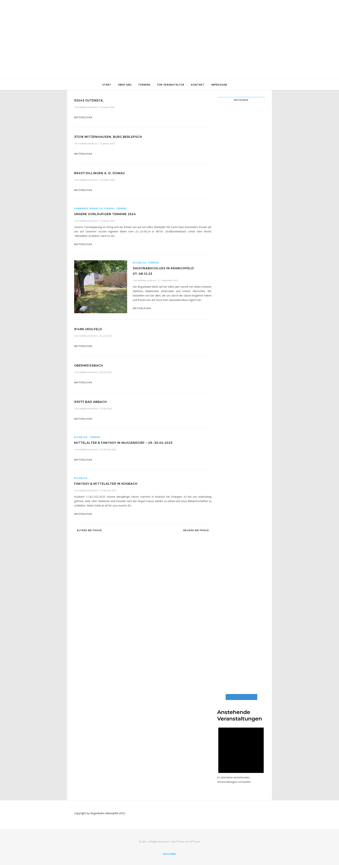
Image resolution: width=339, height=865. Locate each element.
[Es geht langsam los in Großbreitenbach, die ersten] (243, 322)
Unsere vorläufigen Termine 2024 (105, 214)
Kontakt (197, 84)
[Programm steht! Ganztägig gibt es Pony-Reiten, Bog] (219, 454)
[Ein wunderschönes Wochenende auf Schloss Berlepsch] (256, 605)
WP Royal (195, 841)
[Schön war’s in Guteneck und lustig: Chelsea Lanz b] (219, 605)
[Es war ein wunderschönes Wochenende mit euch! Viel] (231, 342)
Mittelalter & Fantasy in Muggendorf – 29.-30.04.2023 (123, 442)
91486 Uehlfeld (88, 329)
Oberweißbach (88, 365)
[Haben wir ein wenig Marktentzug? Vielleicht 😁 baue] (256, 246)
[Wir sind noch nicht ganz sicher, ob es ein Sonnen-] (219, 235)
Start (106, 84)
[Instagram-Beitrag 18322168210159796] (231, 118)
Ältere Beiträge (89, 530)
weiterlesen (83, 117)
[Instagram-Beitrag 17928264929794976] (219, 305)
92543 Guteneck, (89, 100)
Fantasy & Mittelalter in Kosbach (106, 483)
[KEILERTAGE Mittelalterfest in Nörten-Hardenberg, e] (256, 416)
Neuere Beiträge (196, 530)
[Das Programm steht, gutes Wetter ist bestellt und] (256, 338)
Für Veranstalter (170, 84)
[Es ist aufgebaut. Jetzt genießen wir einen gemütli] (243, 153)
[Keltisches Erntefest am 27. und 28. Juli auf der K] (231, 240)
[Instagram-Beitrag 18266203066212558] (231, 399)
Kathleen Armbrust (88, 107)
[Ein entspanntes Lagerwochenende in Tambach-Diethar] (243, 216)
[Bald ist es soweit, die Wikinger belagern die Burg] (243, 425)
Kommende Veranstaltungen (94, 208)
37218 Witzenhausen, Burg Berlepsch (108, 137)
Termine (144, 84)
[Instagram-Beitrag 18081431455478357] (219, 118)
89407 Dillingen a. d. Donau (99, 173)
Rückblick (139, 262)
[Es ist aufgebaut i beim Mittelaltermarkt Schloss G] (231, 541)
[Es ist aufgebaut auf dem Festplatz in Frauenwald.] (256, 140)
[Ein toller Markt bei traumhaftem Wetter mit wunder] (243, 552)
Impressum (219, 84)
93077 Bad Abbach (90, 402)
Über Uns (125, 84)
